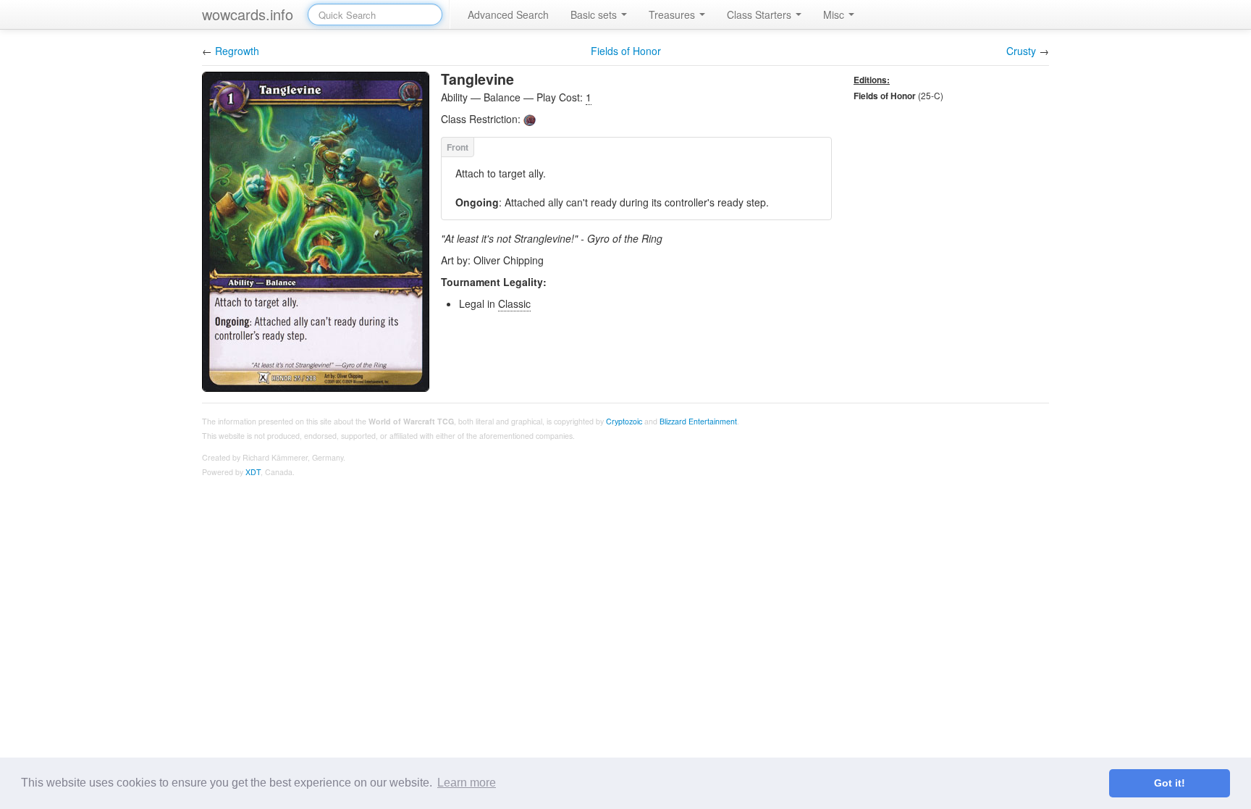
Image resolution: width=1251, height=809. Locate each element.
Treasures (673, 14)
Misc (835, 14)
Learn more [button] (466, 782)
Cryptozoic (624, 421)
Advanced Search (508, 14)
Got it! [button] (1169, 783)
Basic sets (595, 14)
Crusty (1021, 50)
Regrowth (237, 50)
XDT (253, 471)
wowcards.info (247, 14)
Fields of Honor (626, 50)
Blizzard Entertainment (698, 421)
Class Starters (760, 14)
